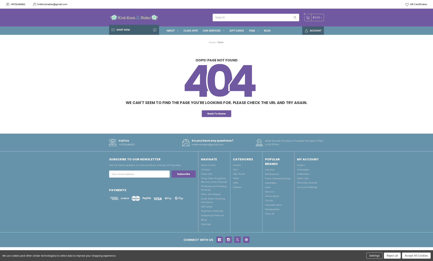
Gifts (235, 182)
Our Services (212, 30)
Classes (237, 187)
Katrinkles (270, 182)
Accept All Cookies (416, 255)
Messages (303, 169)
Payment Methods (212, 210)
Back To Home (216, 113)
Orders (301, 165)
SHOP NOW (123, 29)
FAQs (252, 30)
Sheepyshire (272, 209)
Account (315, 30)
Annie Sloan (272, 196)
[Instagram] (228, 239)
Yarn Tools (239, 173)
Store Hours (208, 165)
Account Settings (307, 187)
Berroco (270, 191)
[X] (237, 239)
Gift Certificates (418, 4)
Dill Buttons (272, 174)
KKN (267, 187)
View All (269, 213)
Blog (267, 30)
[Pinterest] (246, 239)
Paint (236, 178)
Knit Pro (270, 169)
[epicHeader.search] (295, 17)
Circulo (269, 200)
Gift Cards (237, 30)
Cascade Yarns (273, 204)
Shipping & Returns (212, 215)
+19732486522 (17, 4)
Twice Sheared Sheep (278, 178)
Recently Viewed (307, 182)
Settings (374, 255)
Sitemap (206, 224)
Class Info (191, 30)
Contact (205, 169)
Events (237, 165)
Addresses (303, 173)
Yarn (235, 169)
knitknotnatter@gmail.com (52, 4)
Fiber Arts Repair (211, 194)
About (171, 30)
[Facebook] (219, 239)
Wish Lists (303, 178)
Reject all (392, 255)
